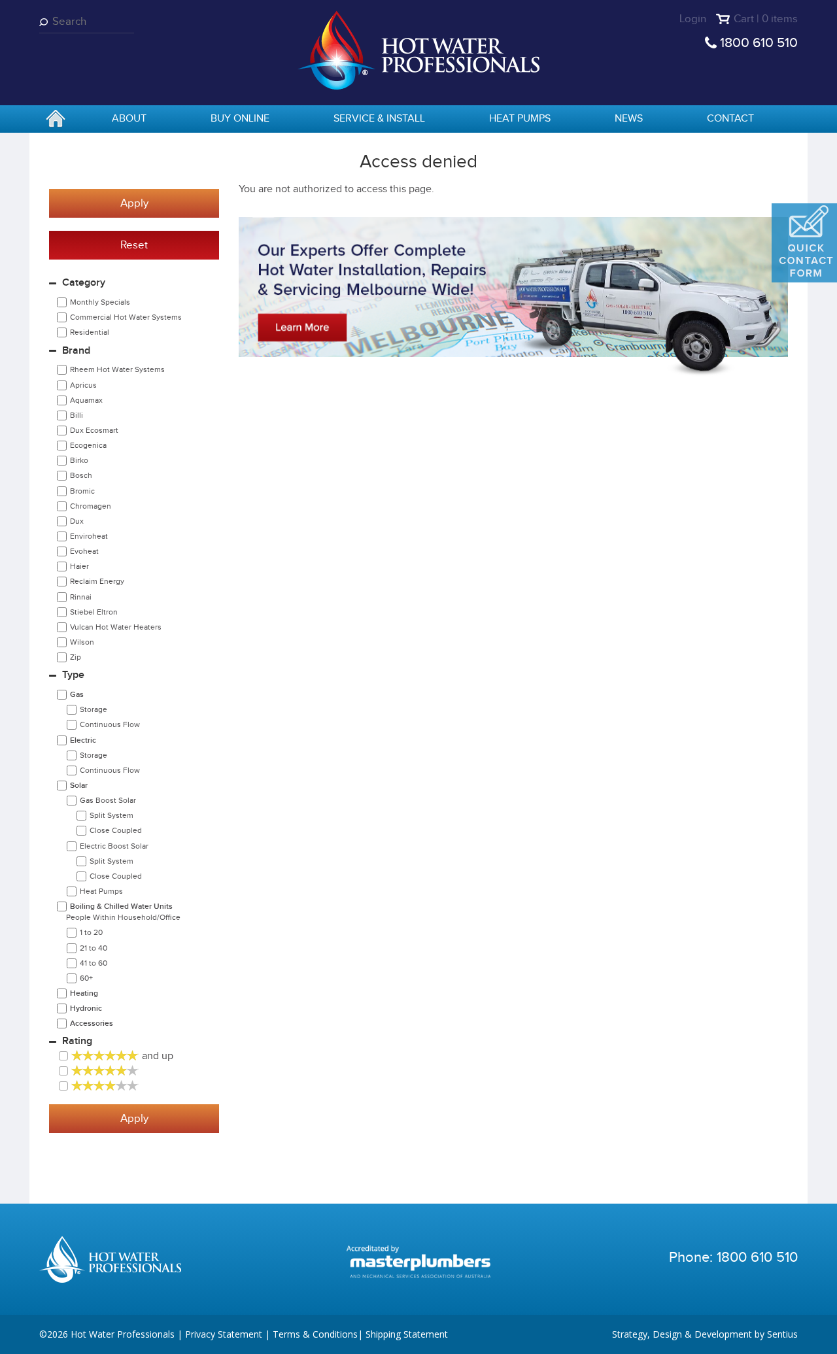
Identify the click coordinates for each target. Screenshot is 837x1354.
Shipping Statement (407, 1334)
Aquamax (86, 400)
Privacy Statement (223, 1334)
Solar (79, 785)
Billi (76, 415)
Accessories (91, 1023)
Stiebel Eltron (94, 612)
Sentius (782, 1334)
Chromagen (90, 506)
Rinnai (81, 596)
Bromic (82, 491)
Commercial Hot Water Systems (126, 317)
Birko (79, 460)
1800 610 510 (759, 43)
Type (73, 675)
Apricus (83, 385)
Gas (77, 695)
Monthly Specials (100, 302)
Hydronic (86, 1008)
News (629, 118)
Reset (134, 245)
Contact (730, 118)
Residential (89, 332)
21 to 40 (93, 948)
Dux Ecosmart (94, 430)
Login (692, 18)
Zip (75, 657)
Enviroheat (89, 536)
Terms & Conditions (315, 1334)
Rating (77, 1041)
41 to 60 (93, 963)
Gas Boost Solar (108, 800)
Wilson (82, 642)
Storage (93, 709)
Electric (83, 740)
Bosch (81, 475)
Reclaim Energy (97, 581)
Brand (76, 351)
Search (45, 21)
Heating (84, 993)
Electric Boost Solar (114, 846)
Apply (134, 203)
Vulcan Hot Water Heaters (116, 627)
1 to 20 (91, 932)
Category (83, 283)
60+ (86, 978)
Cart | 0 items (766, 18)
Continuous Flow (110, 724)
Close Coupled (116, 830)
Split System (111, 815)
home (55, 119)
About (129, 118)
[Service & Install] (513, 296)
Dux (77, 521)
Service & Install (379, 118)
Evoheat (84, 551)
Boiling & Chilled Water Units (123, 912)
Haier (79, 566)
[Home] (418, 49)
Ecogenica (88, 445)
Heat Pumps (520, 118)
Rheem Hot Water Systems (117, 369)
